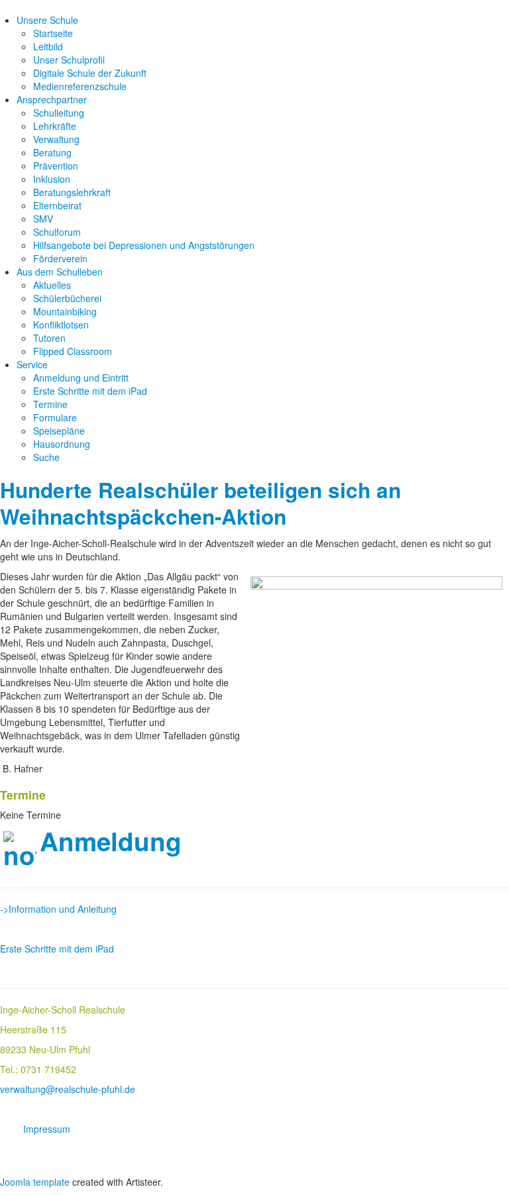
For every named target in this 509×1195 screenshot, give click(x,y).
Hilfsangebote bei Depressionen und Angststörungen (143, 245)
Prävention (55, 165)
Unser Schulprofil (69, 59)
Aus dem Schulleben (60, 271)
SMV (43, 218)
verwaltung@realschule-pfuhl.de (67, 1089)
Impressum (46, 1128)
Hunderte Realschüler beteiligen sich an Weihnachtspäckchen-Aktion (200, 503)
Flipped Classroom (72, 351)
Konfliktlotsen (61, 324)
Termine (50, 404)
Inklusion (51, 178)
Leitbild (48, 46)
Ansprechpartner (52, 99)
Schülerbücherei (67, 298)
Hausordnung (61, 443)
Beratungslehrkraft (72, 192)
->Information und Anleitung (58, 908)
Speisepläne (59, 430)
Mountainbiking (65, 311)
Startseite (53, 33)
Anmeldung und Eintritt (81, 377)
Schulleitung (58, 112)
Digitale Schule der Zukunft (89, 72)
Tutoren (49, 337)
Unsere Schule (47, 19)
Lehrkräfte (54, 125)
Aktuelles (52, 284)
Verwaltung (56, 139)
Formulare (55, 417)
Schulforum (57, 231)
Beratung (52, 152)
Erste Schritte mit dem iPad (90, 390)
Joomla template (35, 1181)
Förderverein (60, 258)
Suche (46, 457)
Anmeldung (111, 841)
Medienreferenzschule (80, 86)
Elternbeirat (57, 205)
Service (32, 364)
